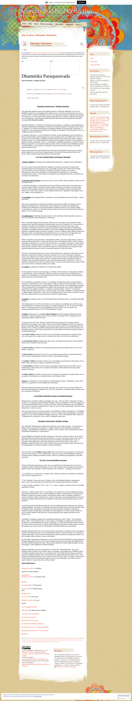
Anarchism (29, 638)
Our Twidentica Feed (99, 100)
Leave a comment (56, 641)
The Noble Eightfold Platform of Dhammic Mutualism (39, 641)
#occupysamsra (97, 152)
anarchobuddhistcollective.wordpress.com (35, 659)
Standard (81, 44)
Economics (25, 585)
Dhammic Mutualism (41, 43)
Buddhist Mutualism (61, 638)
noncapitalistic (79, 639)
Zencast (92, 119)
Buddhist (24, 582)
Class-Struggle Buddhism (29, 607)
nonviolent (24, 641)
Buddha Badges (104, 117)
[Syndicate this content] (90, 100)
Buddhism (34, 638)
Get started (81, 2)
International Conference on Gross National (35, 630)
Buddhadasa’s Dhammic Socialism (28, 576)
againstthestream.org (96, 131)
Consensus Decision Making (30, 614)
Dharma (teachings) (46, 24)
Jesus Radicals (99, 127)
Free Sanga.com (103, 120)
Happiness (25, 634)
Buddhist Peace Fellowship (30, 620)
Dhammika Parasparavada (42, 639)
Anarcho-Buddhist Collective (56, 10)
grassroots (62, 639)
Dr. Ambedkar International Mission (32, 623)
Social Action (26, 597)
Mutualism (25, 610)
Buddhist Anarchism (28, 600)
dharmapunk (51, 639)
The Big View (94, 117)
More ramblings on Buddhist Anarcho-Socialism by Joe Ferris (100, 85)
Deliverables (59, 24)
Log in (92, 58)
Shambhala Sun (95, 126)
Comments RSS (95, 65)
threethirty (49, 45)
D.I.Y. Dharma (103, 124)
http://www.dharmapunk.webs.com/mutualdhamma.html (45, 53)
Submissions (69, 24)
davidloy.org (103, 129)
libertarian (67, 639)
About (36, 24)
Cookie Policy (38, 696)
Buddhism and (26, 593)
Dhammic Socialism (28, 568)
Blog (30, 23)
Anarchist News (101, 119)
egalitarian (57, 639)
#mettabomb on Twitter (100, 136)
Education (39, 638)
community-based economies (73, 638)
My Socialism (26, 588)
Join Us (78, 24)
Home (24, 23)
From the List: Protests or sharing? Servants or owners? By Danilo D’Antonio (100, 76)
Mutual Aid (72, 639)
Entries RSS (93, 61)
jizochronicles (94, 129)
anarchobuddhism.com (97, 122)
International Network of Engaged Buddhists (35, 627)
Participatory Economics (29, 617)
